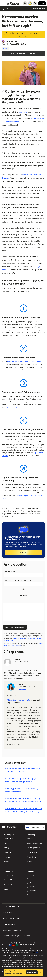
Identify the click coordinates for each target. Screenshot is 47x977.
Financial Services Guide (35, 964)
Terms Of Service (19, 638)
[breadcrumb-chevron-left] (3, 8)
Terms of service (8, 912)
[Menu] (2, 3)
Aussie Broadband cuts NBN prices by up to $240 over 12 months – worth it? (23, 800)
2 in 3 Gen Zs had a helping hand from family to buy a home (22, 770)
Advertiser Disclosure (19, 966)
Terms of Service (15, 645)
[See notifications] (35, 3)
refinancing (12, 407)
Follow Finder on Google (24, 53)
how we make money (22, 968)
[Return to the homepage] (12, 3)
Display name (9, 571)
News (7, 8)
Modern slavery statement (11, 930)
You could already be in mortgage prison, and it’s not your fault (20, 780)
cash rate (23, 112)
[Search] (25, 3)
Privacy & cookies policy (10, 918)
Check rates (32, 972)
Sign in (23, 596)
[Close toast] (41, 972)
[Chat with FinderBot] (30, 3)
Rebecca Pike (11, 41)
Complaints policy (8, 924)
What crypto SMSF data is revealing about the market (21, 790)
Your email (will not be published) (17, 580)
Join (42, 3)
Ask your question (15, 627)
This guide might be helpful (18, 700)
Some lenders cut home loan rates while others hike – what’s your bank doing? (23, 810)
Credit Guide (6, 966)
